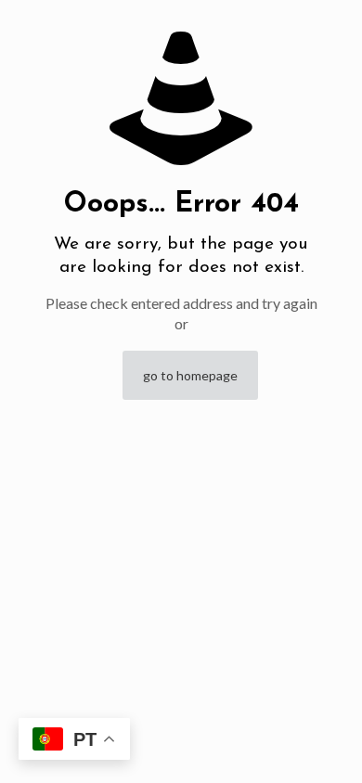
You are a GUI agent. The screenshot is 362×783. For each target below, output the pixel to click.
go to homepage (190, 375)
